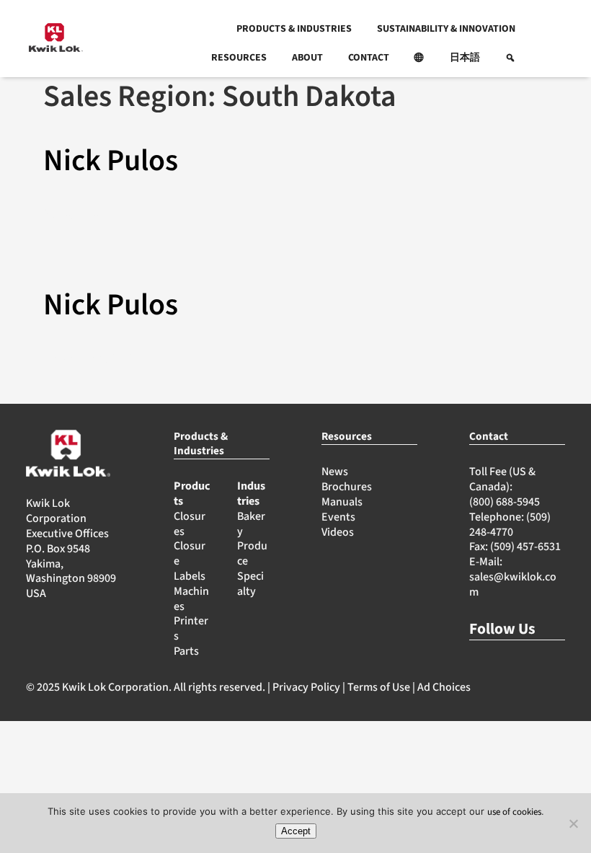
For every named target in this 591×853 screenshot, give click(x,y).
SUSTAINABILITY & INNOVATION (446, 29)
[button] (419, 57)
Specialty (250, 583)
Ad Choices (444, 687)
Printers (191, 628)
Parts (186, 651)
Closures (189, 523)
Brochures (346, 487)
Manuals (342, 502)
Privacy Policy (306, 687)
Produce (252, 553)
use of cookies (514, 811)
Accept (296, 831)
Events (338, 517)
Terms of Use (378, 687)
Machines (191, 598)
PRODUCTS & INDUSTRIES (294, 29)
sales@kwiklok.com (512, 584)
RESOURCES (239, 57)
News (334, 471)
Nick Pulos (110, 161)
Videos (337, 532)
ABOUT (307, 57)
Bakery (251, 523)
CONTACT (368, 57)
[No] (573, 823)
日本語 (465, 57)
